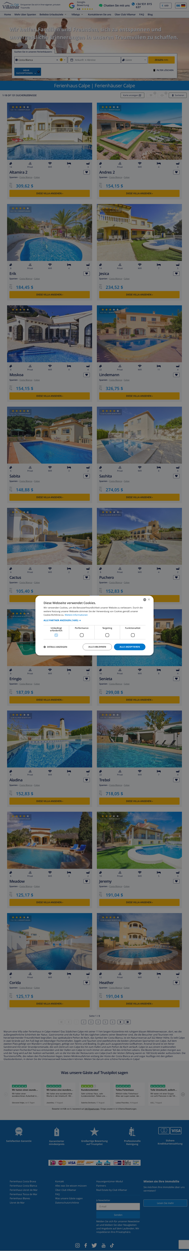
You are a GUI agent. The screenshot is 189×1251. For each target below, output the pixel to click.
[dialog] (94, 625)
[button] (94, 620)
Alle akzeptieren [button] (130, 646)
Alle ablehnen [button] (97, 646)
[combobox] (144, 599)
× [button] (149, 599)
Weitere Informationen (76, 614)
